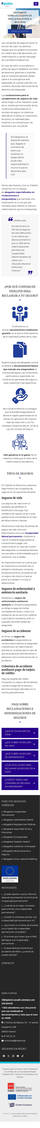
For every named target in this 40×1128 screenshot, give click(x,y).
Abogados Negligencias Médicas (19, 824)
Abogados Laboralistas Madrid (18, 820)
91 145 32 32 (9, 1036)
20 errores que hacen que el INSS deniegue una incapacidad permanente (19, 940)
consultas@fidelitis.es (14, 1040)
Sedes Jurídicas (9, 993)
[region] (20, 23)
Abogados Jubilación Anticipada (19, 846)
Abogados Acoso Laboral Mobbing (20, 859)
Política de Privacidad (29, 1113)
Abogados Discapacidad (15, 837)
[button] (20, 733)
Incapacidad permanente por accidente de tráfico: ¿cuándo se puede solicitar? (17, 951)
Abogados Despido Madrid (16, 842)
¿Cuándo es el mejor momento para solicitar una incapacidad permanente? (18, 909)
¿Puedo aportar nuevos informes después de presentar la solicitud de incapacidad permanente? (20, 897)
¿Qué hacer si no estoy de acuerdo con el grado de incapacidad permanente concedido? (20, 928)
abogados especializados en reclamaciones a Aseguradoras (18, 195)
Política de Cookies (20, 1116)
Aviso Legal (16, 1113)
